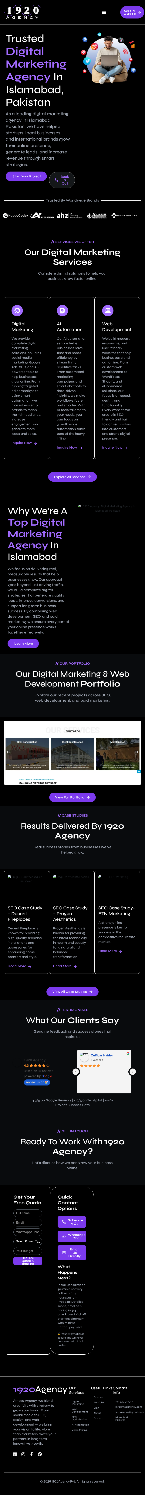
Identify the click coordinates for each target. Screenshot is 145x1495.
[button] (104, 12)
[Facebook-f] (31, 1454)
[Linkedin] (15, 1454)
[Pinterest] (40, 1454)
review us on (35, 1082)
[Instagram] (23, 1454)
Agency (40, 1389)
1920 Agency (35, 1060)
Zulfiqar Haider (102, 1055)
